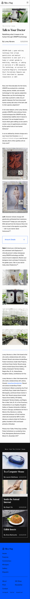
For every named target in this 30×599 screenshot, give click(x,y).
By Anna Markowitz (10, 535)
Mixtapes (5, 565)
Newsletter (18, 585)
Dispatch (5, 572)
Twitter (12, 592)
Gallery (4, 568)
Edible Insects (10, 529)
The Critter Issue (18, 449)
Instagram (5, 592)
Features (5, 557)
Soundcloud (19, 592)
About (4, 581)
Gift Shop (18, 581)
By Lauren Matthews (11, 477)
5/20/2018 (22, 477)
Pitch (4, 585)
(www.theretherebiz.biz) (15, 383)
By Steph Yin (8, 507)
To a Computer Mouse (14, 472)
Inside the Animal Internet (11, 500)
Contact (5, 589)
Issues (4, 553)
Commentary (6, 561)
